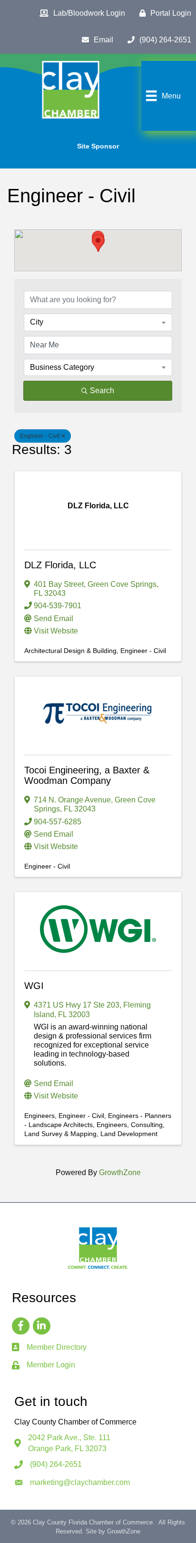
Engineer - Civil (40, 436)
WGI (34, 985)
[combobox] (98, 322)
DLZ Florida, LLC (60, 565)
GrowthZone (120, 1172)
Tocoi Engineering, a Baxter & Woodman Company (86, 775)
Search (102, 390)
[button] (98, 243)
